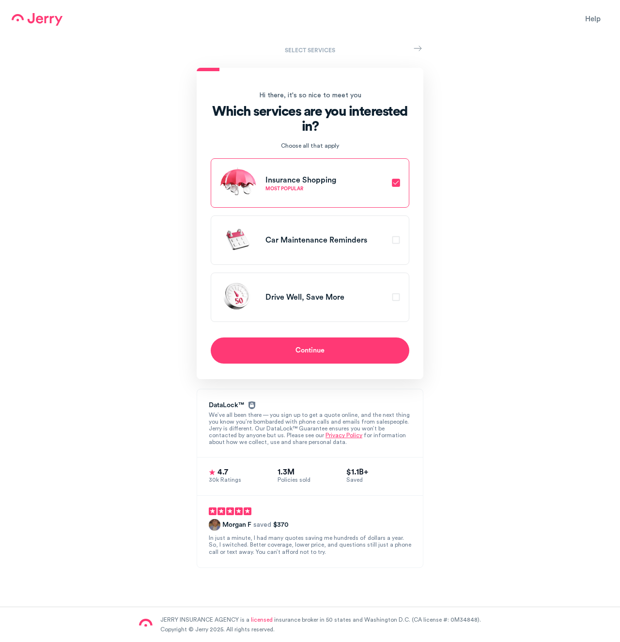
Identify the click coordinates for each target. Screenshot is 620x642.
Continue (310, 350)
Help (593, 19)
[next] (417, 48)
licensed (262, 620)
